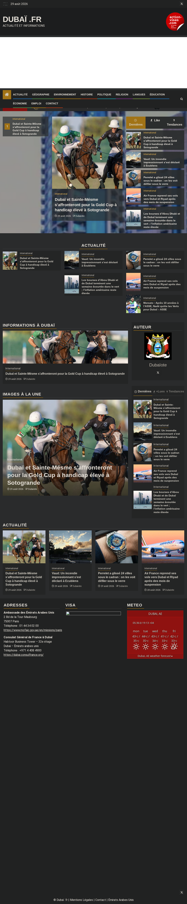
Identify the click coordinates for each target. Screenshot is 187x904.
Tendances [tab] (174, 124)
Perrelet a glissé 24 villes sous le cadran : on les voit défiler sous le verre (161, 180)
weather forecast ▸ (155, 656)
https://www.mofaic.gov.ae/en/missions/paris (33, 630)
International (19, 119)
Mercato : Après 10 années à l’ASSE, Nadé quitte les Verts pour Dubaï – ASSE (161, 306)
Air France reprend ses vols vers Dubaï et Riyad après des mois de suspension (161, 199)
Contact (52, 103)
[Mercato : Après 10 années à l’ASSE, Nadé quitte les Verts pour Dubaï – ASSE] (133, 304)
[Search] (181, 99)
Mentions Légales (81, 900)
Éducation (157, 94)
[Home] (7, 94)
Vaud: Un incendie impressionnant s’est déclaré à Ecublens (162, 162)
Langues (139, 94)
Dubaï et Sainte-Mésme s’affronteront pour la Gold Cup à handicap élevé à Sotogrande (86, 204)
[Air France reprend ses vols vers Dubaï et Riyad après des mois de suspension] (133, 196)
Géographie (40, 94)
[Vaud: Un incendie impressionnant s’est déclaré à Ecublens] (133, 160)
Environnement (65, 94)
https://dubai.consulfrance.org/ (24, 655)
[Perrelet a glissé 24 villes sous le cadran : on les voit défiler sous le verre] (133, 178)
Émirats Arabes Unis (121, 900)
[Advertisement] (93, 62)
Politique (104, 94)
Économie (20, 103)
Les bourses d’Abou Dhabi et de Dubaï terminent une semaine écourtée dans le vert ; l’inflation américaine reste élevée (162, 220)
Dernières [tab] (136, 124)
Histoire (87, 94)
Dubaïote (80, 216)
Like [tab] (156, 120)
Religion (122, 94)
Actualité (20, 94)
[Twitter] (158, 372)
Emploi (36, 103)
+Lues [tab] (160, 391)
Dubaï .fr (22, 19)
